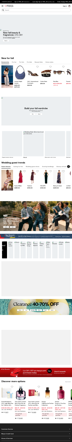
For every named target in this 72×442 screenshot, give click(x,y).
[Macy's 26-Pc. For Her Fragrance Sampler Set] (48, 274)
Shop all (25, 157)
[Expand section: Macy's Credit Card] (36, 419)
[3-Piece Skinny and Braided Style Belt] (46, 72)
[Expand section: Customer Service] (36, 414)
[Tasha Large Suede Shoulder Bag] (20, 72)
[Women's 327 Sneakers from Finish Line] (61, 274)
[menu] (2, 6)
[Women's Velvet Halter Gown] (46, 177)
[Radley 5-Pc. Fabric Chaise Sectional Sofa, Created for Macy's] (34, 274)
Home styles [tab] (49, 62)
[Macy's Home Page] (9, 6)
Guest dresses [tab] (6, 166)
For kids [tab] (29, 62)
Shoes (39, 301)
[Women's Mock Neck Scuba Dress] (33, 177)
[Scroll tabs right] (68, 166)
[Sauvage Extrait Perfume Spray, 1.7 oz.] (21, 274)
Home (46, 301)
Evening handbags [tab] (48, 166)
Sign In (65, 6)
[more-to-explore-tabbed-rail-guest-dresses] (7, 180)
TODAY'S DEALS (7, 1)
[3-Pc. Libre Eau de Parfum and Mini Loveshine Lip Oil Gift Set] (34, 378)
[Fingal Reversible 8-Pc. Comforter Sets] (34, 334)
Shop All (52, 301)
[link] (20, 84)
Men (32, 114)
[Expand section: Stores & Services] (36, 423)
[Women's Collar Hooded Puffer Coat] (7, 274)
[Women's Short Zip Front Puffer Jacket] (48, 334)
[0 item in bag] (69, 6)
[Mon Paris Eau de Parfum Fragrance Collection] (21, 378)
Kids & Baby (33, 301)
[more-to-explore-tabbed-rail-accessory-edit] (7, 76)
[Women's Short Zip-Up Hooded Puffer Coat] (7, 334)
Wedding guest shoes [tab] (32, 166)
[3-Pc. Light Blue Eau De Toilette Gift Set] (7, 378)
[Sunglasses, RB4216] (59, 72)
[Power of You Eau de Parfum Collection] (61, 378)
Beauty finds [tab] (39, 62)
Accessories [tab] (5, 62)
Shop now (5, 40)
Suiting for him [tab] (18, 166)
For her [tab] (14, 62)
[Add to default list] (37, 67)
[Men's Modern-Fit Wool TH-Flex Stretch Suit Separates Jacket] (61, 334)
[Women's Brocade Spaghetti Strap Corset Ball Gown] (59, 177)
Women (39, 114)
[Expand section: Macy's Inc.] (36, 428)
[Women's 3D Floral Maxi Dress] (20, 177)
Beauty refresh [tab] (61, 166)
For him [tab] (21, 62)
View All (69, 323)
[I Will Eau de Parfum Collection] (48, 378)
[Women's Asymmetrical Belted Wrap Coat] (21, 334)
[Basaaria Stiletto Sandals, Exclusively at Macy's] (33, 72)
